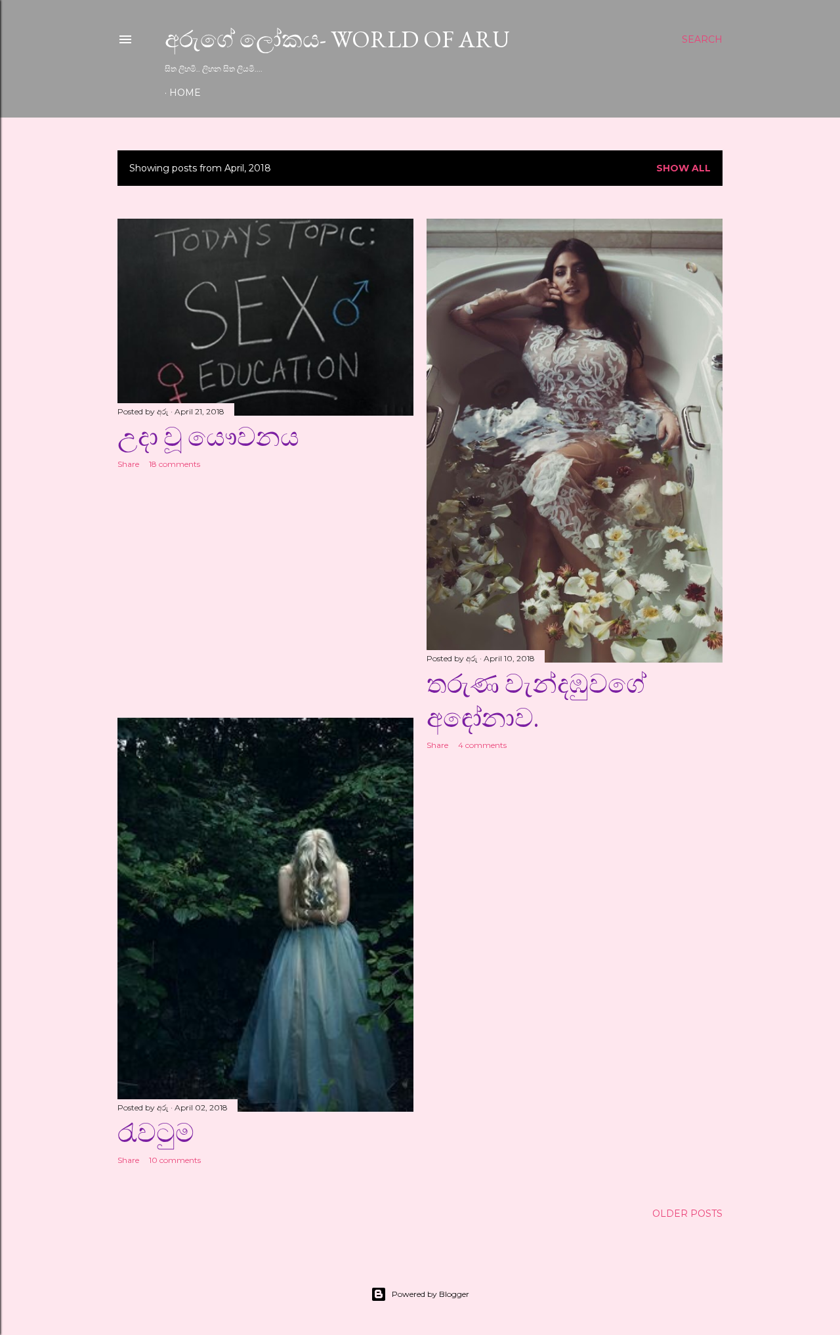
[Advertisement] (265, 594)
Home (185, 92)
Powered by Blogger (430, 1294)
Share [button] (128, 464)
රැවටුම (155, 1133)
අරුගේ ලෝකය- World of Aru (337, 39)
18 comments (174, 464)
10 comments (175, 1160)
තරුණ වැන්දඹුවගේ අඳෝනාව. (536, 701)
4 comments (482, 745)
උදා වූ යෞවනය (208, 437)
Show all (683, 168)
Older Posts (687, 1213)
